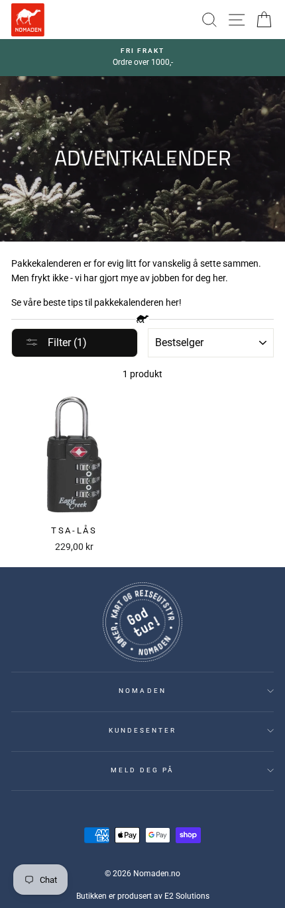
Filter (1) (66, 342)
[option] (142, 57)
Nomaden (142, 690)
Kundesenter (143, 730)
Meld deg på (143, 770)
